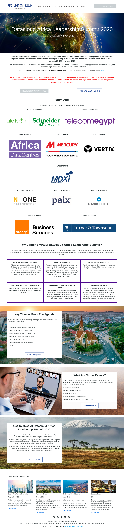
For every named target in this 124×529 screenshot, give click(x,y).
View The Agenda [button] (34, 355)
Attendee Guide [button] (89, 405)
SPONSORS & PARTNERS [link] (71, 6)
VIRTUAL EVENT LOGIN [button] (90, 91)
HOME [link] (39, 6)
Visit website (12, 508)
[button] (48, 6)
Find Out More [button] (34, 459)
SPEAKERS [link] (58, 6)
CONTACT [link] (83, 6)
